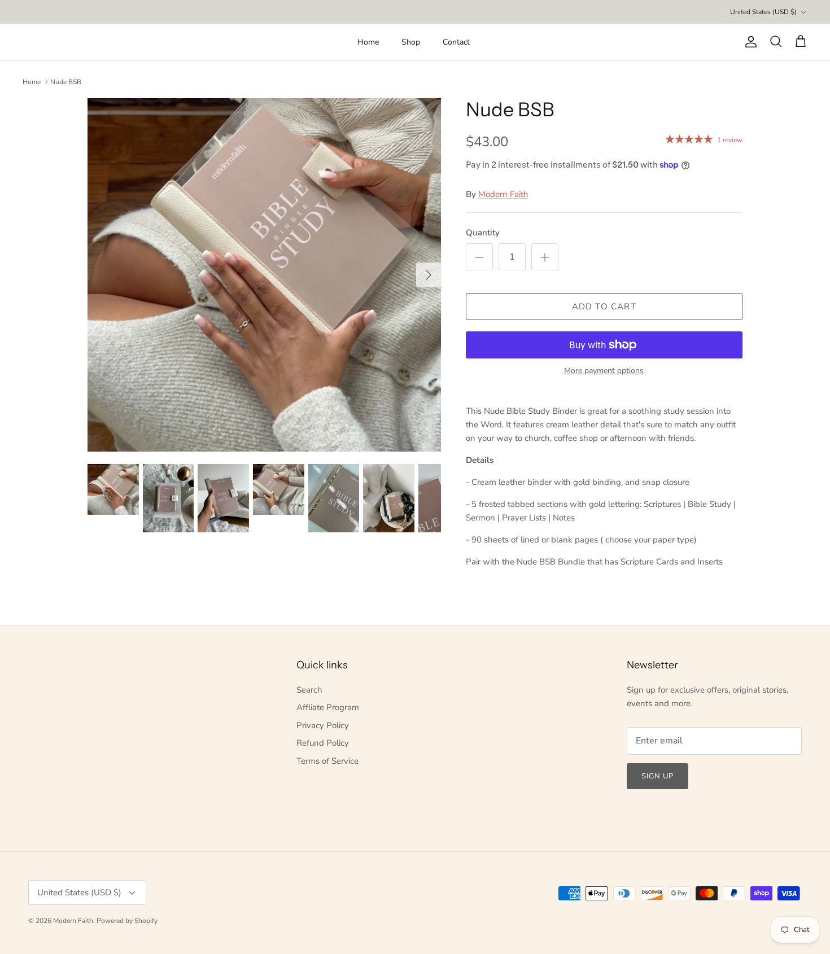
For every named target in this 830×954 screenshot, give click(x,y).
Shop (410, 42)
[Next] (428, 274)
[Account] (749, 42)
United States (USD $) (763, 11)
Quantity (483, 232)
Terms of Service (327, 761)
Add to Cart (604, 306)
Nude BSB (65, 81)
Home (368, 42)
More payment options (604, 371)
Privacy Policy (322, 725)
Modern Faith (503, 194)
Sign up (657, 776)
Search (309, 689)
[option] (264, 275)
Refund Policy (322, 743)
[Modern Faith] (62, 42)
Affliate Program (327, 707)
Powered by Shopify (127, 920)
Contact (456, 42)
